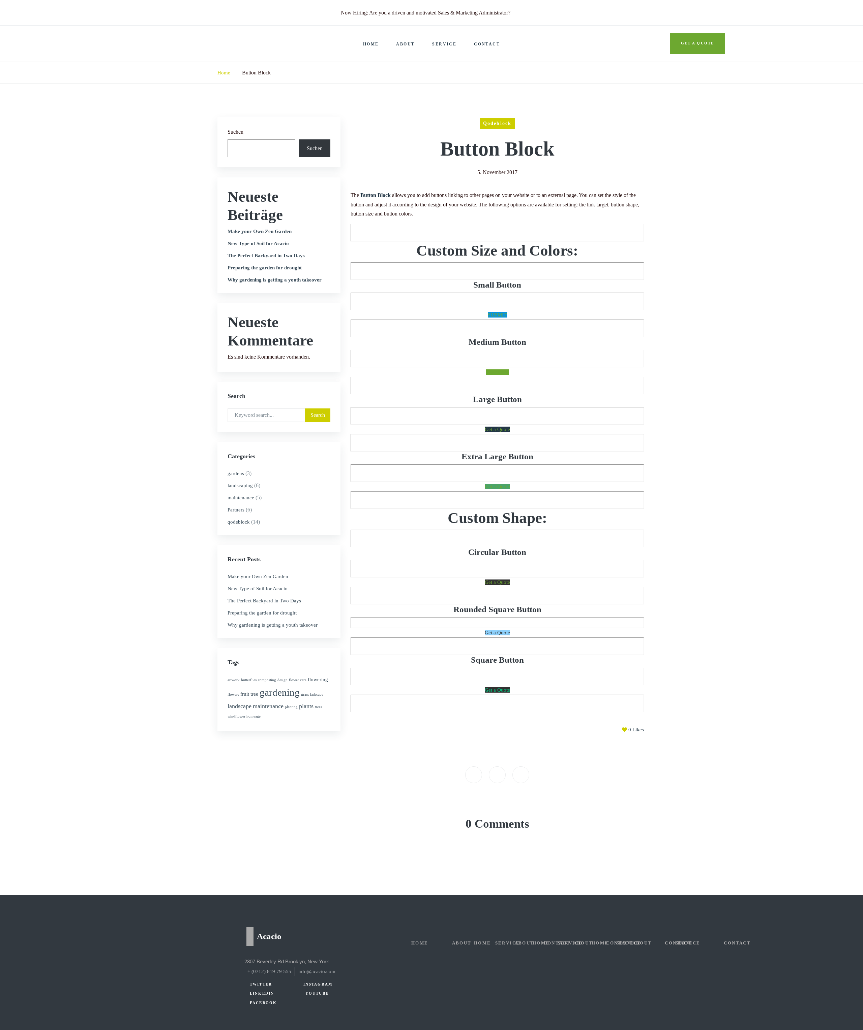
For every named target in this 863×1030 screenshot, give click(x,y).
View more (497, 372)
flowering (318, 679)
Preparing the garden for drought (265, 267)
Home (371, 44)
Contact (487, 44)
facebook (263, 1003)
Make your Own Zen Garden (260, 231)
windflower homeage (244, 716)
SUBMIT (497, 315)
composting (267, 680)
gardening (280, 692)
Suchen (235, 132)
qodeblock (239, 522)
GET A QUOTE (697, 43)
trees (318, 707)
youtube (317, 993)
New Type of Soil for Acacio (258, 243)
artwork (234, 680)
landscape (239, 706)
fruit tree (249, 694)
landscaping (240, 485)
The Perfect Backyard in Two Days (266, 255)
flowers (233, 694)
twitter (261, 984)
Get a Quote (497, 429)
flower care (297, 680)
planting (291, 707)
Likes (636, 729)
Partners (236, 509)
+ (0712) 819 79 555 (269, 971)
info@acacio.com (316, 971)
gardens (236, 473)
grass (305, 694)
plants (306, 706)
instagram (317, 984)
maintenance (241, 497)
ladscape (316, 694)
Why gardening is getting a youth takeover (275, 280)
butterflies (249, 680)
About (405, 44)
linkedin (262, 993)
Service (444, 44)
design (282, 680)
